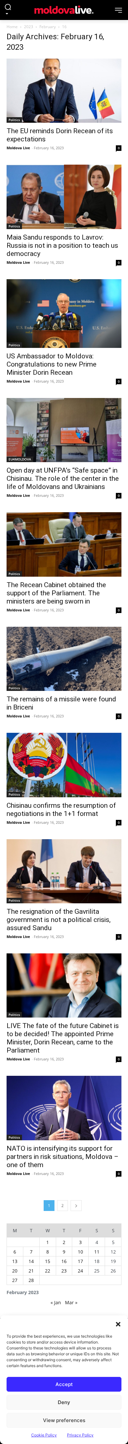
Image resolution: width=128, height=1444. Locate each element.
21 (31, 1271)
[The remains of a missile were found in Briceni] (64, 659)
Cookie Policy (44, 1435)
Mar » (71, 1302)
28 (31, 1280)
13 (14, 1261)
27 (14, 1280)
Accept (64, 1384)
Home (12, 26)
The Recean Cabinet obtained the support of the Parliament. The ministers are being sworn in (56, 593)
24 (80, 1271)
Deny (64, 1402)
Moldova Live (18, 147)
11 (96, 1252)
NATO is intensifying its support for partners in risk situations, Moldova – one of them (62, 1157)
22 (47, 1271)
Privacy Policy (80, 1435)
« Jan (56, 1302)
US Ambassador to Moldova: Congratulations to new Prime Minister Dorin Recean (51, 364)
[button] (118, 1323)
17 (80, 1261)
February (47, 26)
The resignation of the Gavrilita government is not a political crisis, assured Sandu (59, 920)
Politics (14, 119)
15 (47, 1261)
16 (64, 1261)
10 (80, 1252)
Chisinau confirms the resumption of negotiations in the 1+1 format (61, 810)
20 (14, 1271)
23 (64, 1271)
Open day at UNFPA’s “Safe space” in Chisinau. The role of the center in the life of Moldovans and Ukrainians (63, 478)
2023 (28, 26)
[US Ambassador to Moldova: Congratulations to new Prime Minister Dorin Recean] (64, 313)
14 (31, 1261)
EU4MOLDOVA (20, 459)
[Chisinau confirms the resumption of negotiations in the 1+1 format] (64, 765)
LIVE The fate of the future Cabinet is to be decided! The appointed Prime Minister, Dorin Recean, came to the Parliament (63, 1038)
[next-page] (76, 1205)
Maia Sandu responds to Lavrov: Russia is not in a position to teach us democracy (62, 245)
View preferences (64, 1420)
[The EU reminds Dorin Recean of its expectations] (64, 91)
